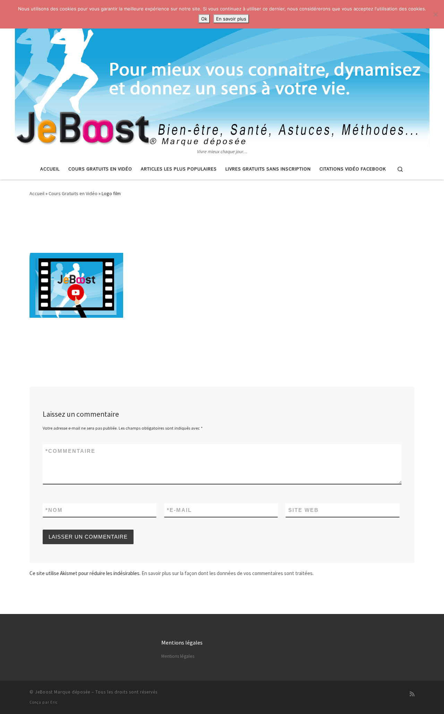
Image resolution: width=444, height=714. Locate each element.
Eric (54, 702)
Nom (54, 510)
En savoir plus (231, 19)
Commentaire (70, 451)
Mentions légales (177, 656)
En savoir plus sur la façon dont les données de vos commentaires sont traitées (227, 573)
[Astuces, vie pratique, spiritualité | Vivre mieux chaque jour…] (222, 74)
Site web (303, 510)
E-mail (179, 510)
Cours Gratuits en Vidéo (73, 193)
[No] (435, 14)
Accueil (36, 193)
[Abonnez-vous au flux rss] (412, 694)
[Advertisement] (222, 226)
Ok (204, 19)
